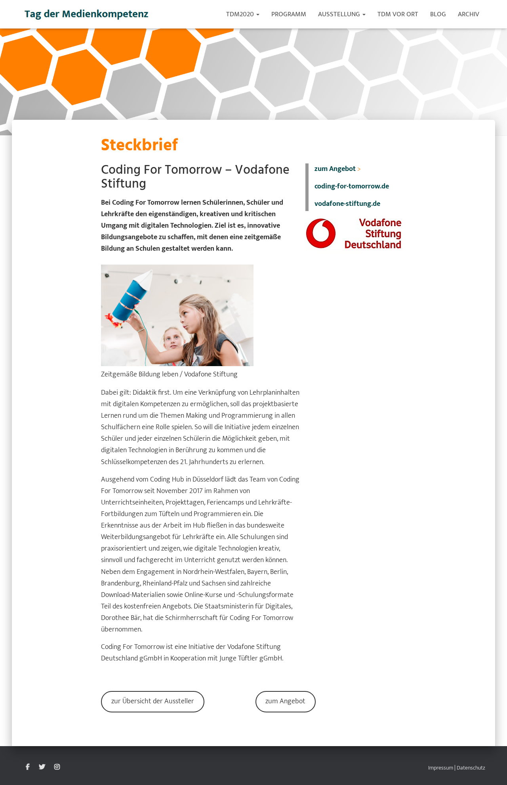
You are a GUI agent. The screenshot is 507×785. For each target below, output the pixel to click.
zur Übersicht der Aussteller (152, 701)
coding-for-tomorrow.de (351, 186)
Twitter (42, 767)
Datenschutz (471, 767)
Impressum (440, 767)
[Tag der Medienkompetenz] (87, 14)
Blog (438, 14)
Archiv (468, 14)
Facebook (28, 767)
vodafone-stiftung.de (347, 204)
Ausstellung (340, 14)
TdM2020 (240, 14)
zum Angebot (285, 701)
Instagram (57, 767)
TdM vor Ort (397, 14)
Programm (288, 14)
